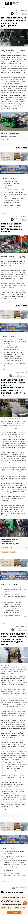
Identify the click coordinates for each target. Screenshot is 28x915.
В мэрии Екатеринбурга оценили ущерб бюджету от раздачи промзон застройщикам (14, 200)
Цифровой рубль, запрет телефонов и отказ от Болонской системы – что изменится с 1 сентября (14, 597)
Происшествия (5, 302)
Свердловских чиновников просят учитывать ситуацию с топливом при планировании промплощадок (15, 862)
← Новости (5, 7)
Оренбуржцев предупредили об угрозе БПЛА (14, 852)
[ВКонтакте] (17, 147)
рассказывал (15, 741)
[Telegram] (21, 147)
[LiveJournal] (26, 147)
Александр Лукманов (20, 375)
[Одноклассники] (19, 147)
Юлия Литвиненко (21, 629)
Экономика (4, 813)
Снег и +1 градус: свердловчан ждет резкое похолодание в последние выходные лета (13, 207)
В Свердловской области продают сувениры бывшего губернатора (15, 188)
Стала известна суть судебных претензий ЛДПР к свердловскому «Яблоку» (15, 194)
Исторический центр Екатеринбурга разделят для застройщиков (13, 183)
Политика (4, 144)
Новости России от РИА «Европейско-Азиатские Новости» (10, 3)
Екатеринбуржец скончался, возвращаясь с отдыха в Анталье (14, 353)
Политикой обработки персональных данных (13, 908)
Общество (10, 144)
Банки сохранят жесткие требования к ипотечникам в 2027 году (15, 617)
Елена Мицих (20, 887)
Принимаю (14, 912)
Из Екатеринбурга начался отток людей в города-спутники (14, 857)
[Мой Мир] (24, 147)
